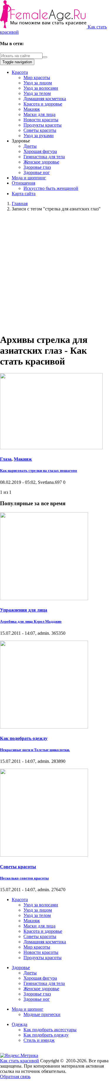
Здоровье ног (36, 172)
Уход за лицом (37, 82)
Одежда (19, 1024)
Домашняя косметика (44, 98)
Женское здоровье (41, 161)
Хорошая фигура (40, 151)
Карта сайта (23, 193)
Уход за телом (37, 93)
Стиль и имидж (39, 1040)
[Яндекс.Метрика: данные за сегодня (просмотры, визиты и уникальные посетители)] (19, 1055)
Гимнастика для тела (44, 156)
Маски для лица (39, 114)
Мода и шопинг (27, 1009)
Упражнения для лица (23, 609)
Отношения (23, 183)
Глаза (5, 459)
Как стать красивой (19, 1060)
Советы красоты (39, 130)
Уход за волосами (40, 88)
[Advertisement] (55, 271)
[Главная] (44, 26)
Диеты (30, 146)
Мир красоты (36, 77)
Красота (20, 72)
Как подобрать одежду (24, 738)
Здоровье (21, 967)
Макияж (31, 109)
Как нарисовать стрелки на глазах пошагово (38, 470)
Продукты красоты (42, 124)
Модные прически (41, 1014)
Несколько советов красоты (24, 878)
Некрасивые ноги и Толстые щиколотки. (35, 750)
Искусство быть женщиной (50, 188)
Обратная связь (15, 1076)
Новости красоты (40, 119)
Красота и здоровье (42, 103)
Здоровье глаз (37, 167)
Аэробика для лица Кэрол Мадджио (31, 621)
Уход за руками (38, 135)
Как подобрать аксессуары (50, 1029)
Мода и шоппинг (29, 177)
